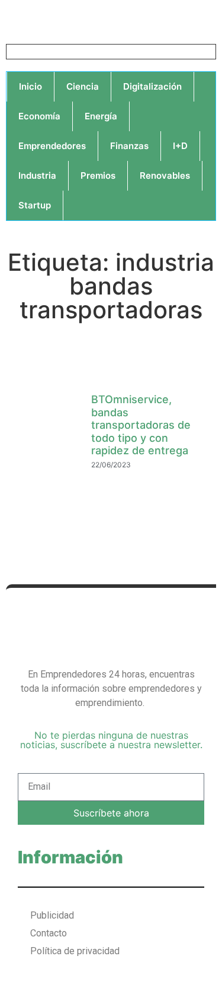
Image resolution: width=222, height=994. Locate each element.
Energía (101, 116)
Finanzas (129, 145)
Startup (34, 205)
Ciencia (82, 86)
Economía (39, 116)
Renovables (165, 175)
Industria (37, 175)
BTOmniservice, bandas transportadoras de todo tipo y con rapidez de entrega (141, 425)
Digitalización (152, 86)
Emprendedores (52, 145)
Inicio (30, 86)
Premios (98, 175)
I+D (180, 145)
